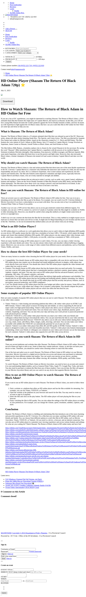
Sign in (9, 558)
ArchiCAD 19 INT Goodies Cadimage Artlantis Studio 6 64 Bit (28, 485)
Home (12, 3)
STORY (4, 577)
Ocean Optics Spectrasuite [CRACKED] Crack (22, 487)
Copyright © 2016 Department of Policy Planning (29, 533)
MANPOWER (6, 533)
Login (12, 9)
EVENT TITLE (6, 570)
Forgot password (35, 551)
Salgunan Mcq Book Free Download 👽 (19, 483)
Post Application (16, 5)
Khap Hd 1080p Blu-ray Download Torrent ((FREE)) (24, 481)
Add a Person (10, 29)
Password (4, 551)
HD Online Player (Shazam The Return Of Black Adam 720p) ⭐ (28, 75)
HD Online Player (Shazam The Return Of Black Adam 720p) (27, 472)
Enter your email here (8, 556)
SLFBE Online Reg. (17, 13)
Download (8, 101)
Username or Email (8, 549)
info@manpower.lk (18, 69)
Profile (16, 11)
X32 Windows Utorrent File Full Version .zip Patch (23, 479)
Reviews (13, 7)
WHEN (3, 579)
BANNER (5, 583)
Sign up (10, 554)
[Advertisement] (43, 516)
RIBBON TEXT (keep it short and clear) (15, 572)
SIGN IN (8, 31)
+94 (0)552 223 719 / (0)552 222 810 (30, 65)
